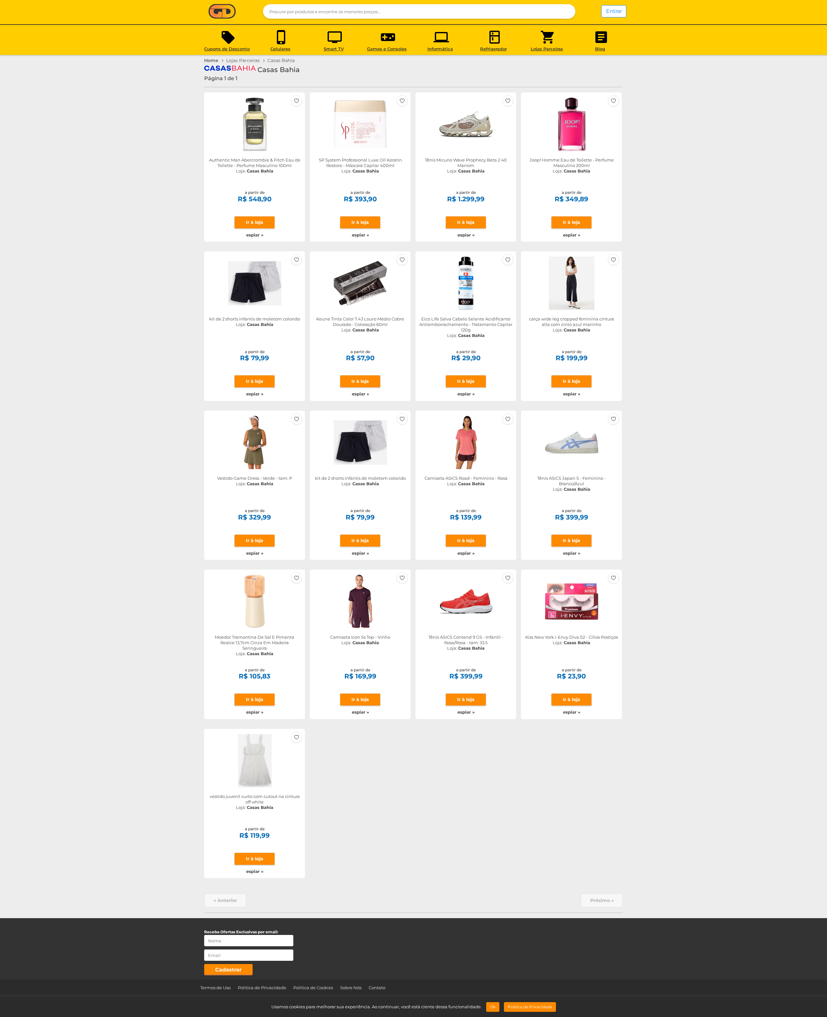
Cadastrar (228, 970)
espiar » (254, 234)
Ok (493, 1006)
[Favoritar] (296, 100)
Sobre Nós (350, 987)
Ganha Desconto (222, 12)
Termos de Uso (215, 987)
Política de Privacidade (262, 987)
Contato (377, 987)
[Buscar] (566, 11)
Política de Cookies (313, 987)
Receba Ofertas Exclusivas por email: (241, 931)
